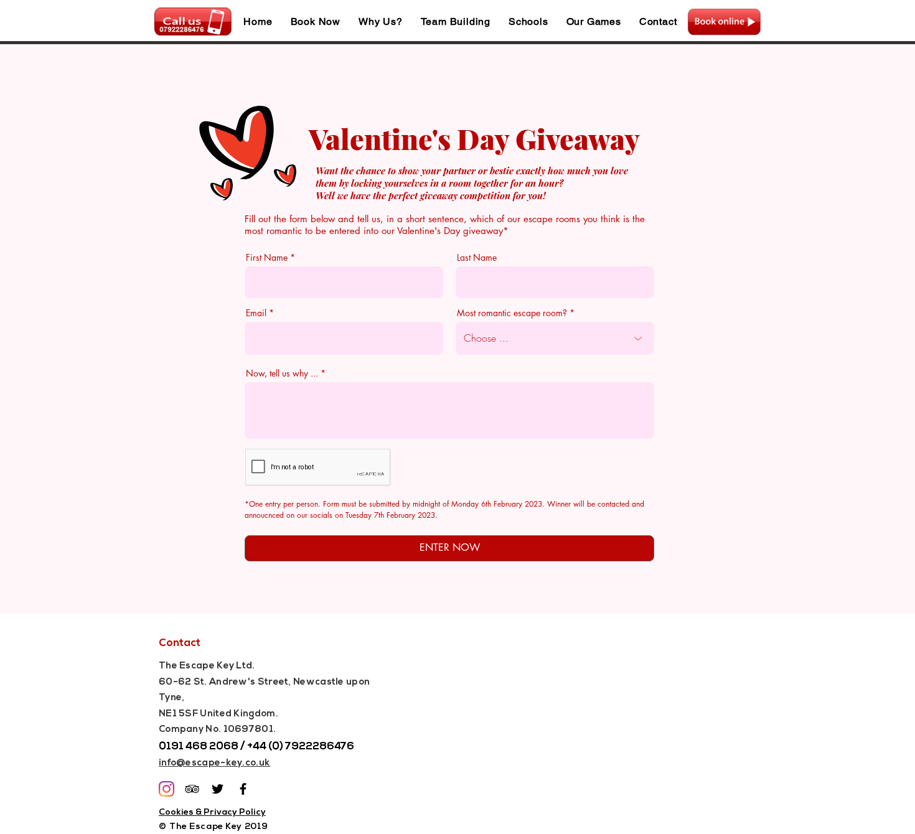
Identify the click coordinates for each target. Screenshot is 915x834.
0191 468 (183, 746)
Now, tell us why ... (282, 373)
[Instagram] (166, 789)
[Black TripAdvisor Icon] (192, 789)
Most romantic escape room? (512, 313)
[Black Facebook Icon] (243, 789)
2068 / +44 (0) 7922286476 (280, 746)
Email (256, 313)
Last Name (477, 257)
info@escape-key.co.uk (214, 763)
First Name (267, 257)
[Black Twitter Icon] (217, 789)
